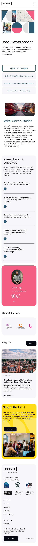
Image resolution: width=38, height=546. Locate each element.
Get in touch (11, 538)
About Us (7, 507)
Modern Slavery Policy (11, 480)
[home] (10, 4)
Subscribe (10, 429)
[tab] (19, 68)
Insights (6, 504)
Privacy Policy (8, 514)
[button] (19, 185)
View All (31, 343)
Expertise (7, 500)
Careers (7, 511)
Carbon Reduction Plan (12, 477)
